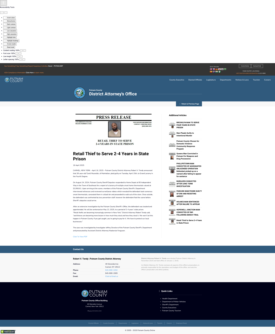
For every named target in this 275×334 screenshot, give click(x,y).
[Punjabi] (216, 71)
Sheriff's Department (170, 304)
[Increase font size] (20, 53)
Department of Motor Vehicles (174, 301)
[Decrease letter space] (20, 59)
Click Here (30, 73)
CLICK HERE (262, 73)
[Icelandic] (214, 71)
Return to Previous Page (190, 104)
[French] (214, 69)
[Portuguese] (225, 69)
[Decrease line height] (18, 56)
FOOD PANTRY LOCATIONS (251, 71)
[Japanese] (219, 69)
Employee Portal (257, 66)
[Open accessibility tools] (3, 3)
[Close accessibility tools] (5, 12)
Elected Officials (195, 80)
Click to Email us (111, 276)
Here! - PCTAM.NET (55, 66)
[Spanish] (211, 71)
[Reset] (2, 12)
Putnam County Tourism (171, 310)
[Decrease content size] (21, 50)
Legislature (211, 80)
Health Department (169, 298)
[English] (211, 69)
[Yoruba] (219, 71)
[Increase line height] (21, 56)
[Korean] (222, 69)
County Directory (245, 66)
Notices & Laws (242, 80)
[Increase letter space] (23, 59)
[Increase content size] (24, 50)
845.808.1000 (95, 311)
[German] (216, 69)
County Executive (176, 80)
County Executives (169, 307)
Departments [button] (225, 80)
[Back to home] (14, 80)
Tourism (256, 80)
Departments (123, 323)
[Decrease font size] (16, 53)
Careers (267, 80)
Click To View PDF (80, 236)
